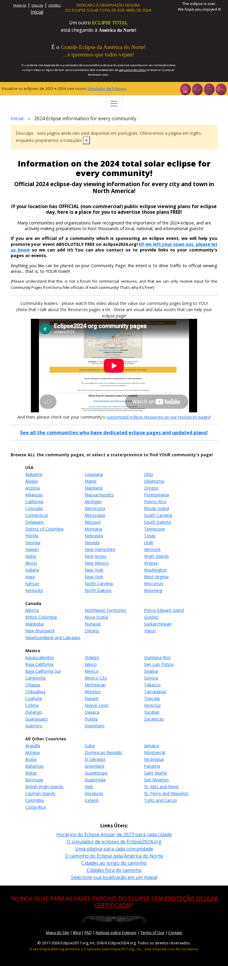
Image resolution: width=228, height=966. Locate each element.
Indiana (32, 570)
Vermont (152, 549)
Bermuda (34, 780)
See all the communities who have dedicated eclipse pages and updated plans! (114, 432)
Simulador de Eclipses (106, 88)
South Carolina (158, 515)
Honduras (94, 793)
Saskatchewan (158, 624)
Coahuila (33, 698)
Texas (150, 536)
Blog (77, 932)
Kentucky (34, 590)
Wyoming (153, 590)
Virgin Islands (156, 556)
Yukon (150, 631)
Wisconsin (153, 583)
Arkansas (34, 495)
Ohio (148, 474)
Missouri (93, 522)
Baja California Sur (43, 671)
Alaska (31, 481)
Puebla (91, 719)
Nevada (92, 542)
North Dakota (98, 590)
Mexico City (96, 678)
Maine (90, 481)
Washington (155, 570)
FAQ (88, 932)
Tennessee (154, 529)
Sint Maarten (156, 780)
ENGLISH (37, 5)
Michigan (93, 501)
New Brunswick (40, 631)
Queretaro (94, 726)
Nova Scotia (96, 617)
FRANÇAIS (19, 5)
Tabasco (152, 685)
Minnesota (95, 508)
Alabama (33, 474)
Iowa (30, 576)
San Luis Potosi (159, 664)
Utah (148, 542)
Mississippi (95, 515)
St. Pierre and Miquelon (166, 793)
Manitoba (34, 624)
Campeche (35, 678)
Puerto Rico (155, 501)
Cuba (89, 745)
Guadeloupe (96, 773)
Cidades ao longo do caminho (114, 863)
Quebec (151, 617)
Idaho (30, 556)
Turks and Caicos (160, 800)
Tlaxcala (152, 698)
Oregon (151, 488)
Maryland (93, 488)
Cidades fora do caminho (114, 870)
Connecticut (36, 515)
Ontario (92, 631)
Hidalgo (92, 657)
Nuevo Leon (96, 705)
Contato (175, 932)
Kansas (32, 583)
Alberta (32, 610)
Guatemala (95, 780)
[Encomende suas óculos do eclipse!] (114, 918)
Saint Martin (155, 773)
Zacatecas (154, 719)
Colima (32, 705)
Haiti (89, 786)
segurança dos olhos (132, 70)
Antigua (32, 752)
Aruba (31, 759)
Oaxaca (92, 712)
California (34, 501)
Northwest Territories (105, 610)
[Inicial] (185, 88)
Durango (33, 712)
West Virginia (156, 576)
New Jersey (95, 556)
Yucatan (151, 712)
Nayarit (92, 698)
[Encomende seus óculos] (197, 88)
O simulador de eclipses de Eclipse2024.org (114, 841)
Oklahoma (154, 481)
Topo (215, 952)
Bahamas (34, 766)
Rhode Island (156, 508)
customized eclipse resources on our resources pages (158, 417)
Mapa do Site (57, 932)
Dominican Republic (104, 752)
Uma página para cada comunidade (114, 848)
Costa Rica (35, 807)
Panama (152, 766)
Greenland (94, 766)
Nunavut (93, 624)
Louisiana (94, 474)
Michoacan (95, 685)
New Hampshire (100, 549)
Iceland (91, 800)
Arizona (32, 488)
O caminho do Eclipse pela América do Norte (114, 856)
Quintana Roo (157, 657)
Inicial (37, 12)
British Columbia (41, 617)
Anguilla (32, 745)
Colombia (34, 800)
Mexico (92, 671)
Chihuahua (35, 691)
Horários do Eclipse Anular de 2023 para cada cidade (114, 834)
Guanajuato (36, 719)
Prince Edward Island (164, 610)
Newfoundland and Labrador (52, 637)
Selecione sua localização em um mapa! (114, 877)
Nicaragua (154, 759)
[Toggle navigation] (114, 104)
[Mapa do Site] (209, 88)
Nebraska (94, 536)
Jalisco (91, 664)
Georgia (32, 542)
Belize (31, 773)
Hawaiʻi (32, 549)
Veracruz (152, 705)
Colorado (34, 508)
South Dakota (157, 522)
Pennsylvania (156, 495)
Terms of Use (152, 932)
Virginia (151, 563)
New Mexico (97, 563)
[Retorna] (221, 88)
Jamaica (151, 745)
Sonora (151, 678)
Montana (93, 529)
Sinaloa (151, 671)
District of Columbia (44, 529)
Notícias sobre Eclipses (116, 932)
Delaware (34, 522)
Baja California (39, 664)
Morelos (93, 691)
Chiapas (32, 685)
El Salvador (95, 759)
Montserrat (155, 752)
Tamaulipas (155, 691)
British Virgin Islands (44, 786)
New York (94, 570)
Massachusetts (99, 495)
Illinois (31, 563)
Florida (31, 536)
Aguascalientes (39, 657)
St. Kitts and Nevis (161, 786)
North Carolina (99, 583)
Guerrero (33, 726)
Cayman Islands (40, 793)
